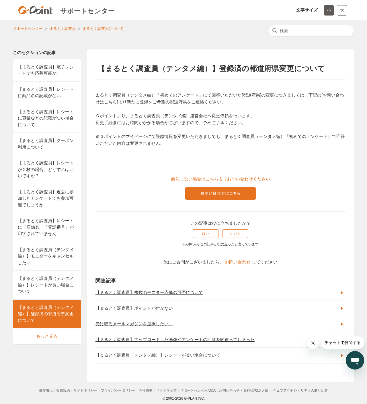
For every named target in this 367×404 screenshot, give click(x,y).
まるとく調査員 (63, 28)
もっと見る (47, 336)
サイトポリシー (85, 390)
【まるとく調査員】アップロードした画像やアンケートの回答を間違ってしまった (175, 339)
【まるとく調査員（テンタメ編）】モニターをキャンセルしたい (46, 256)
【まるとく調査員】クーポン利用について (46, 143)
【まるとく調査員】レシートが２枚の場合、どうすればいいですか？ (46, 169)
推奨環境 (46, 390)
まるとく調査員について (103, 28)
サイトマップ (166, 390)
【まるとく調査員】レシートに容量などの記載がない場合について (46, 118)
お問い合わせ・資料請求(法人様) (244, 390)
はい (205, 234)
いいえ (235, 234)
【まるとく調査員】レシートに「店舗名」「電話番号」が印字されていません (46, 227)
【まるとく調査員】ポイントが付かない (134, 308)
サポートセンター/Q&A (198, 390)
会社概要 (146, 390)
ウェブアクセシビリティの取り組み (300, 390)
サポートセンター (28, 28)
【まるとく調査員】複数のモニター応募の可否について (149, 292)
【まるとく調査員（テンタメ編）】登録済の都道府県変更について (46, 314)
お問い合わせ (238, 261)
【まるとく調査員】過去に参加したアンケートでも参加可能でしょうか (46, 198)
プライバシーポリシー (118, 390)
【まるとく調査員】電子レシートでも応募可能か (46, 70)
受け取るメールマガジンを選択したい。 (134, 323)
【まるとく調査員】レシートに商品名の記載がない (46, 92)
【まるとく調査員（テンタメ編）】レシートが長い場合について (46, 285)
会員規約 (63, 390)
